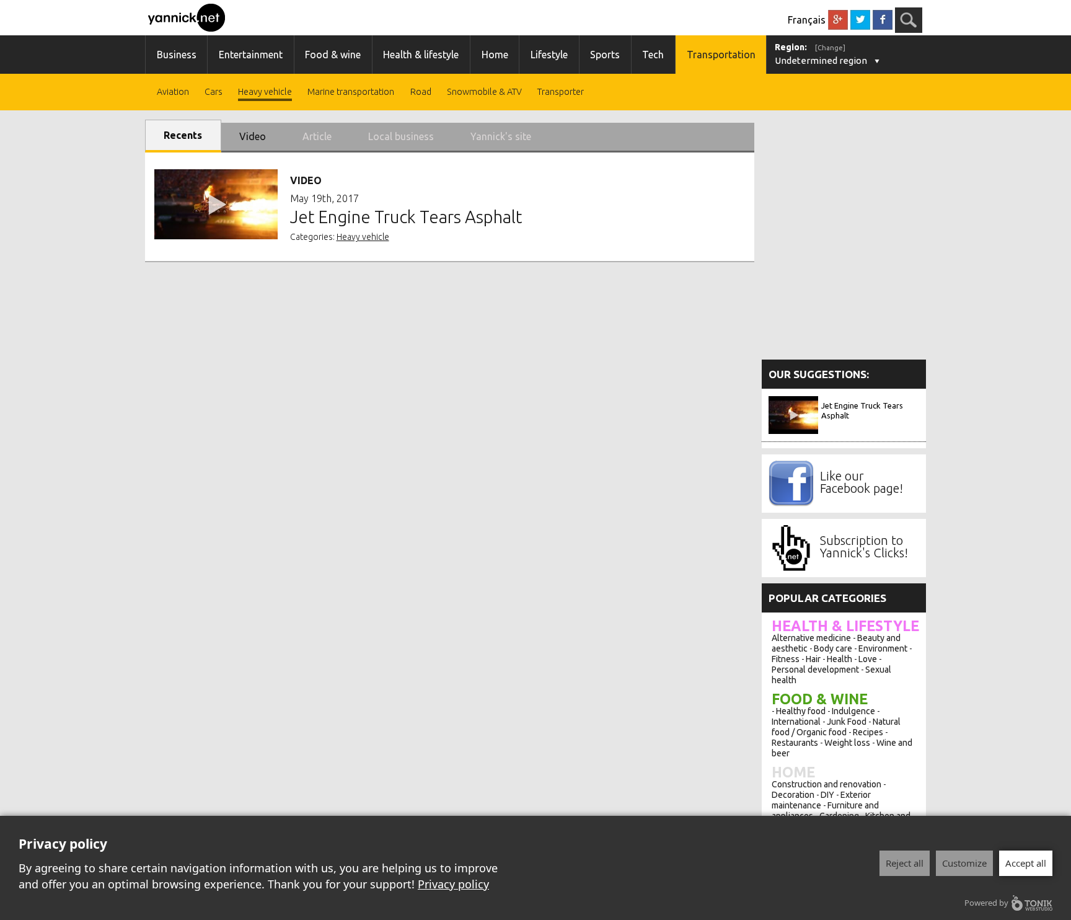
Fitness (786, 659)
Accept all (1025, 863)
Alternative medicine (811, 638)
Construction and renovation (826, 784)
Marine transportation (350, 92)
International (796, 722)
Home (495, 54)
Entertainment (251, 54)
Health (839, 659)
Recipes (868, 732)
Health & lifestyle (421, 54)
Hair (813, 659)
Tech (653, 54)
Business (176, 54)
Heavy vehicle (265, 92)
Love (867, 659)
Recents (183, 135)
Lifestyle (549, 54)
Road (420, 92)
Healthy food (801, 711)
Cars (214, 92)
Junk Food (846, 722)
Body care (833, 648)
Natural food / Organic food (836, 727)
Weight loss (847, 743)
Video (252, 136)
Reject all (904, 863)
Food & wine (333, 54)
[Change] (830, 47)
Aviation (173, 92)
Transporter (560, 92)
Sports (605, 54)
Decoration (793, 795)
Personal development (815, 670)
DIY (827, 795)
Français (807, 19)
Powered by (986, 902)
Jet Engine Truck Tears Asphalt (862, 410)
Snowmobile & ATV (484, 92)
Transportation (721, 54)
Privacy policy (453, 884)
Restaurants (795, 743)
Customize (964, 863)
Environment (882, 648)
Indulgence (853, 711)
